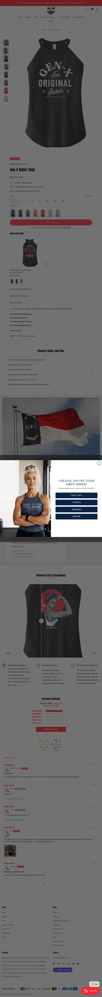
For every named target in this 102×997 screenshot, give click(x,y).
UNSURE (76, 516)
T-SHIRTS (76, 502)
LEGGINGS (76, 509)
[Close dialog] (99, 463)
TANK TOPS (76, 495)
